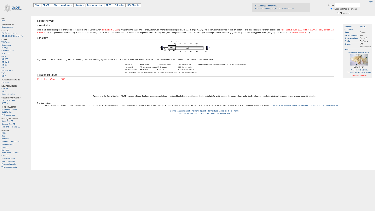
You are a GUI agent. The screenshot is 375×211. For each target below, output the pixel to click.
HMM (55, 5)
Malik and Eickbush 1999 (291, 30)
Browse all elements (359, 75)
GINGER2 (5, 62)
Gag (3, 136)
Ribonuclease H (7, 144)
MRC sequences (8, 115)
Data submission (94, 5)
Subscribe (119, 5)
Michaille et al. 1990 (110, 30)
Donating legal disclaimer (189, 113)
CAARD (4, 103)
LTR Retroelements (9, 33)
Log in (370, 1)
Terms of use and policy (217, 111)
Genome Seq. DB (8, 124)
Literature (79, 5)
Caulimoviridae (7, 51)
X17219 (363, 27)
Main (38, 5)
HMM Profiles (6, 112)
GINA (3, 56)
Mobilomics (66, 5)
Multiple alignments (9, 109)
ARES (108, 5)
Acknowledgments (199, 111)
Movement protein (8, 164)
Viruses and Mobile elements (345, 9)
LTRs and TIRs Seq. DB (10, 127)
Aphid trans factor (8, 161)
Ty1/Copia (5, 53)
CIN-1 (3, 76)
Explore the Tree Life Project (359, 52)
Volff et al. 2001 (309, 30)
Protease (5, 139)
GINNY (4, 65)
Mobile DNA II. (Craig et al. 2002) (51, 79)
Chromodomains (8, 94)
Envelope (5, 150)
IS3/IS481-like (7, 70)
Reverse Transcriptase (10, 141)
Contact (173, 111)
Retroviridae (6, 45)
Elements (5, 82)
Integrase (5, 147)
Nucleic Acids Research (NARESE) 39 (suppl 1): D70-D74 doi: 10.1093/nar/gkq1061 (305, 105)
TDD (3, 73)
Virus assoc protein (9, 167)
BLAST (46, 5)
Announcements (184, 111)
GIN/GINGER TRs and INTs (12, 36)
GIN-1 (3, 91)
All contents (345, 13)
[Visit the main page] (12, 8)
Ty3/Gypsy (5, 42)
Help (230, 111)
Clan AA (4, 88)
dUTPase (5, 155)
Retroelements (7, 27)
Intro (3, 21)
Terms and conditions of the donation (215, 113)
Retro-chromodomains (10, 153)
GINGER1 (5, 59)
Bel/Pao (4, 48)
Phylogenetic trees (8, 100)
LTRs (3, 133)
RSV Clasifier (133, 5)
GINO (3, 68)
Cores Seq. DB (7, 121)
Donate (236, 111)
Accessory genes (8, 158)
